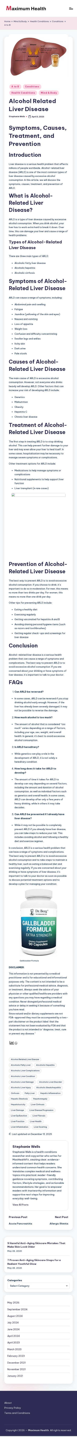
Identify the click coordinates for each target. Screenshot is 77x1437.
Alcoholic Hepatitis (45, 1065)
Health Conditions (39, 21)
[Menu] (71, 8)
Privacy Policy (12, 1407)
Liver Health (36, 1121)
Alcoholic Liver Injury (21, 1087)
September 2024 (17, 1309)
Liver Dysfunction (19, 1116)
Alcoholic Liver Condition (23, 1076)
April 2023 (13, 1342)
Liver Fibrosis (39, 1116)
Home (7, 21)
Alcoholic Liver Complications (25, 1071)
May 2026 (13, 1302)
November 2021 (16, 1369)
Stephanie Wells (26, 1146)
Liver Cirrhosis (37, 1104)
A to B (7, 25)
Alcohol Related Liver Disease (25, 1059)
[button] (20, 1204)
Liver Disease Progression (41, 1110)
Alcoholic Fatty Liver (21, 1065)
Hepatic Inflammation (50, 1093)
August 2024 (15, 1316)
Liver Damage (17, 1110)
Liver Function (17, 1121)
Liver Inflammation (19, 1127)
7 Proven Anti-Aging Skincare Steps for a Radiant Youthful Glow (34, 1262)
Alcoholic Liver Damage (22, 1082)
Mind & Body (20, 21)
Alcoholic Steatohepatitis (48, 1087)
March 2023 (14, 1349)
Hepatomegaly (40, 1099)
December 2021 (16, 1362)
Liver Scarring (40, 1127)
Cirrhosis (15, 1093)
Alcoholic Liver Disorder (50, 1082)
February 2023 (16, 1355)
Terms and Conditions (17, 1413)
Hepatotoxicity (18, 1104)
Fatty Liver (30, 1093)
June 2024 (13, 1329)
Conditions (57, 21)
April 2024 (13, 1336)
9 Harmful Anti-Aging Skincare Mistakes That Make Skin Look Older (36, 1245)
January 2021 (15, 1375)
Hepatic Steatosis (19, 1099)
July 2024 (13, 1322)
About (8, 1402)
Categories (14, 1280)
